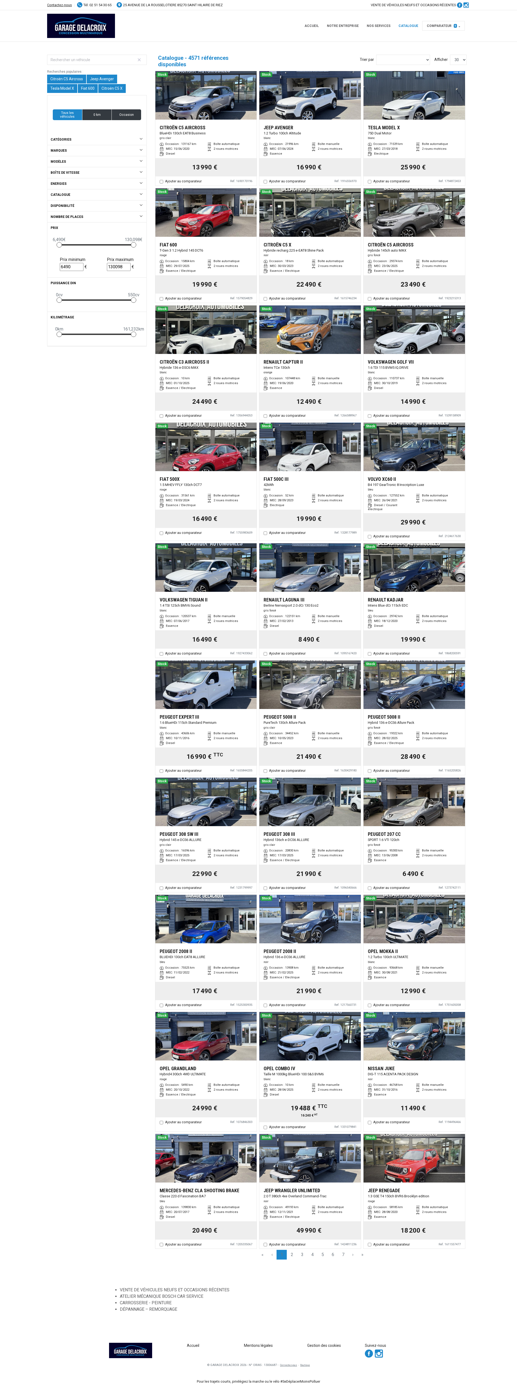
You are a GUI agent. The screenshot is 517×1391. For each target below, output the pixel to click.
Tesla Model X (62, 88)
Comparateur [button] (441, 26)
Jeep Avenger (102, 79)
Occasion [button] (126, 115)
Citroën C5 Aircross (66, 79)
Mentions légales (258, 1345)
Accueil (312, 26)
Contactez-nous (59, 5)
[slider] (59, 245)
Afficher (441, 59)
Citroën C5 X (112, 88)
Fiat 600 (88, 88)
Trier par (367, 59)
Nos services (378, 26)
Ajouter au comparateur (183, 181)
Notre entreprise (343, 26)
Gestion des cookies (324, 1345)
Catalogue (408, 26)
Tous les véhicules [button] (67, 115)
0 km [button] (97, 115)
